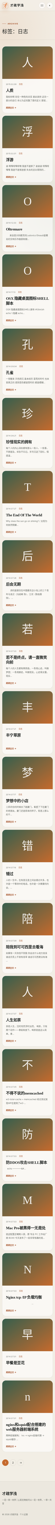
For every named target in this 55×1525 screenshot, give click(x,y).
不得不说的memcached (24, 1093)
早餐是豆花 (15, 1363)
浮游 (9, 160)
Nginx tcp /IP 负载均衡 (24, 1297)
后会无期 (13, 584)
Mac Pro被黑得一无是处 (26, 1228)
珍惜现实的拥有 (19, 442)
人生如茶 (13, 1020)
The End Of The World (24, 515)
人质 (9, 90)
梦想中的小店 (17, 801)
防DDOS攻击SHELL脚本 (26, 1162)
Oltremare (14, 229)
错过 (9, 874)
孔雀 (9, 373)
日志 (21, 84)
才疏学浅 (9, 1494)
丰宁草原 (13, 735)
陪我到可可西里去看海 (24, 947)
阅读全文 (13, 107)
